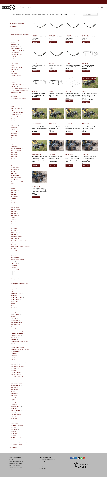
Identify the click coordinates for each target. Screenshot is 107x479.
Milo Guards (13, 305)
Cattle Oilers (14, 104)
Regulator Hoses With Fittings (18, 347)
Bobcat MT (14, 263)
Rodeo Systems (14, 357)
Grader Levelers (14, 205)
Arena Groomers (15, 46)
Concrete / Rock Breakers (17, 112)
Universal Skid (52, 14)
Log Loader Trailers (15, 289)
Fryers (12, 192)
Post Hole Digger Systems (17, 333)
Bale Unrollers (14, 61)
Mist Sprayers (14, 312)
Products (19, 14)
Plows (12, 326)
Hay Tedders (14, 228)
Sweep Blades (14, 408)
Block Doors (14, 73)
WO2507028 (85, 35)
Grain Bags (13, 213)
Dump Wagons (14, 158)
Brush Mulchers (14, 80)
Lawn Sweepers (14, 276)
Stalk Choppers (14, 393)
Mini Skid (14, 267)
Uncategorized (13, 447)
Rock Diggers (14, 353)
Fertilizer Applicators (16, 177)
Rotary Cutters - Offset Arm (17, 366)
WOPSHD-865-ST (36, 154)
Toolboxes (13, 416)
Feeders (13, 171)
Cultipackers (14, 127)
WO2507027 (69, 35)
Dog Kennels (14, 144)
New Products (13, 29)
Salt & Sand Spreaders (16, 374)
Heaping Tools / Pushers (16, 236)
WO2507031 (69, 63)
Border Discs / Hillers (16, 75)
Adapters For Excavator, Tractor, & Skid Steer (20, 35)
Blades (12, 71)
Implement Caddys (15, 250)
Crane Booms (14, 118)
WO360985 (68, 91)
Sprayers (13, 391)
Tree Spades (14, 433)
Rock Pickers (14, 355)
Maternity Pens (14, 301)
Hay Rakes (13, 226)
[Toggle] (29, 23)
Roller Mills (13, 360)
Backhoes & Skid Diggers (16, 50)
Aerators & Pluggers (16, 40)
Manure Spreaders (15, 299)
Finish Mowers (14, 179)
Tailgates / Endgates (15, 410)
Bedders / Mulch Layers (16, 67)
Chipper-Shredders (15, 108)
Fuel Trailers (14, 194)
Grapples (13, 217)
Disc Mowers (14, 137)
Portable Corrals (15, 328)
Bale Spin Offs (14, 56)
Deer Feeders (14, 135)
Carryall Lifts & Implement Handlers (19, 88)
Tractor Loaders (14, 421)
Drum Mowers (14, 154)
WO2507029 (35, 63)
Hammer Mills (14, 221)
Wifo (15, 272)
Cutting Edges (14, 131)
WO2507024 (35, 35)
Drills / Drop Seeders (16, 150)
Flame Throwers (14, 186)
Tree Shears (14, 431)
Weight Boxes (14, 440)
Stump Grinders (14, 404)
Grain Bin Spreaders (15, 215)
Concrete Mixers (15, 114)
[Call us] (81, 458)
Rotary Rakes (14, 368)
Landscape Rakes (15, 257)
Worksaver (16, 274)
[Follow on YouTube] (84, 458)
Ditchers (13, 142)
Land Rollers (14, 255)
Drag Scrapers (14, 146)
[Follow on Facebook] (71, 458)
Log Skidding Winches (16, 293)
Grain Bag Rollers (15, 207)
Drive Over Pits (14, 152)
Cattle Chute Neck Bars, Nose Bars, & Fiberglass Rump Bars (19, 91)
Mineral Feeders (14, 307)
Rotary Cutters (14, 364)
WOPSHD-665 (85, 91)
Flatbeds (13, 188)
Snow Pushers (14, 389)
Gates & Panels (14, 196)
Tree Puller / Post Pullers (17, 425)
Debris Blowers (14, 133)
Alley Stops (13, 42)
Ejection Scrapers (15, 165)
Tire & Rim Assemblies (16, 414)
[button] (102, 7)
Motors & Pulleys (15, 314)
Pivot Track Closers (15, 324)
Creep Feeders (14, 121)
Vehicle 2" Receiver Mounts (17, 437)
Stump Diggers (14, 402)
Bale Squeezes (14, 59)
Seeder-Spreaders (15, 378)
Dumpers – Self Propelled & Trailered (19, 161)
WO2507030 (52, 63)
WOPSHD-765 (52, 123)
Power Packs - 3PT (15, 335)
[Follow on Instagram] (73, 458)
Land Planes (13, 253)
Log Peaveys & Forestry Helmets (18, 291)
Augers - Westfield (15, 48)
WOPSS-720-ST (36, 186)
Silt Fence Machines (15, 385)
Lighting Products (15, 279)
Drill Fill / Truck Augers (16, 148)
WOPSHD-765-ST (70, 123)
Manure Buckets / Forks (16, 297)
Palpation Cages (14, 320)
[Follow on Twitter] (76, 458)
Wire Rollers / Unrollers (16, 444)
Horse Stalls (13, 244)
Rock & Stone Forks (15, 351)
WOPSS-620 (52, 154)
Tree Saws (13, 427)
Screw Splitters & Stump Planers (18, 376)
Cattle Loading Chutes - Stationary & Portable (19, 99)
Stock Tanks (13, 397)
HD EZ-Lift (13, 230)
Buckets (13, 82)
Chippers (13, 110)
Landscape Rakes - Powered (35, 14)
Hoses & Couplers (15, 248)
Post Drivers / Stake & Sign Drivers (19, 331)
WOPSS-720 (85, 154)
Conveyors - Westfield (16, 116)
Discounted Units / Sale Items (16, 23)
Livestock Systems (15, 281)
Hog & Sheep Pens (15, 238)
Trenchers (13, 435)
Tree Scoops (14, 429)
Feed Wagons (14, 169)
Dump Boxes (14, 156)
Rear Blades (13, 339)
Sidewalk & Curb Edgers (16, 383)
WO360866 (51, 91)
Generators (13, 198)
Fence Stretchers (15, 175)
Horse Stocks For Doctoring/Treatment (20, 246)
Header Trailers (14, 232)
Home (11, 14)
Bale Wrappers (14, 63)
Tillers (12, 412)
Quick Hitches (14, 337)
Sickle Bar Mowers (15, 381)
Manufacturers (13, 26)
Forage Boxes (14, 190)
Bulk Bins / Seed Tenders (16, 84)
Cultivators (13, 129)
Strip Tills (13, 400)
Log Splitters (14, 295)
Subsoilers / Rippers (15, 406)
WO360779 (85, 63)
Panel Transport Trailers (16, 322)
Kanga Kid (14, 265)
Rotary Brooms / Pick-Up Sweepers (19, 362)
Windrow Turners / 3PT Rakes (18, 442)
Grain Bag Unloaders (15, 209)
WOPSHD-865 (85, 123)
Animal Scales (14, 44)
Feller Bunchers (14, 173)
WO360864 (34, 91)
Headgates (13, 234)
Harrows (13, 224)
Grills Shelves (14, 219)
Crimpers (13, 123)
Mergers (13, 303)
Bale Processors (15, 52)
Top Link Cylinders (15, 418)
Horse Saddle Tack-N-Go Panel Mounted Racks (20, 241)
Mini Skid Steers (14, 310)
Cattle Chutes (14, 96)
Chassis (12, 106)
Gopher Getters (14, 200)
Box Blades (13, 77)
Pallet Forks (13, 318)
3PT (13, 261)
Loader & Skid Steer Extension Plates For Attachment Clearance (19, 284)
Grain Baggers (14, 211)
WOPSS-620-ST (69, 154)
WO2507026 (52, 35)
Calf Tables (13, 86)
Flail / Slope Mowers (15, 184)
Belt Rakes (13, 69)
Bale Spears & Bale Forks (16, 54)
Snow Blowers (14, 387)
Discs (12, 139)
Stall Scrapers (14, 395)
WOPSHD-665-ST (36, 123)
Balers (12, 65)
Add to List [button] (36, 42)
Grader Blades (14, 203)
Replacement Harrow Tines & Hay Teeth (20, 349)
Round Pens (14, 370)
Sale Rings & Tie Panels (16, 372)
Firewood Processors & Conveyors (19, 181)
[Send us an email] (79, 458)
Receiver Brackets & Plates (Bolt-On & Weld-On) (20, 342)
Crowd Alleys (14, 125)
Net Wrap (13, 316)
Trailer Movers (14, 423)
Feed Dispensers (15, 167)
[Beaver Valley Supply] (8, 7)
